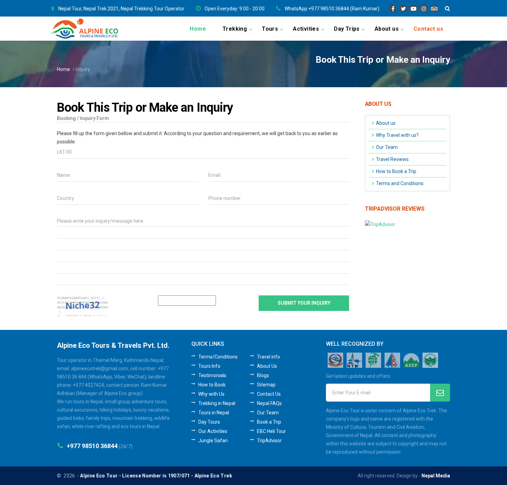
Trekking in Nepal (216, 403)
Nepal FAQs (269, 403)
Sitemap (266, 384)
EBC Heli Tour (271, 431)
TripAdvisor (269, 440)
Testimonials (212, 375)
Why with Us (211, 394)
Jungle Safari (213, 440)
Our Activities (212, 431)
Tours (270, 29)
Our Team (268, 412)
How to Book (212, 384)
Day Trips (347, 29)
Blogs (263, 375)
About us (387, 29)
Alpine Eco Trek (213, 475)
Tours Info (209, 366)
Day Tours (209, 422)
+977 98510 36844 (92, 445)
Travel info (268, 357)
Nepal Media (435, 475)
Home (198, 29)
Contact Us (269, 394)
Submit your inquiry (304, 303)
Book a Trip (269, 422)
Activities (306, 29)
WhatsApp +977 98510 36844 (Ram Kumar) (332, 8)
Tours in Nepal (213, 412)
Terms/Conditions (218, 357)
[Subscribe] (440, 393)
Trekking (234, 29)
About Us (267, 366)
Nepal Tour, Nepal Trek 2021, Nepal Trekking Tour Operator (121, 8)
